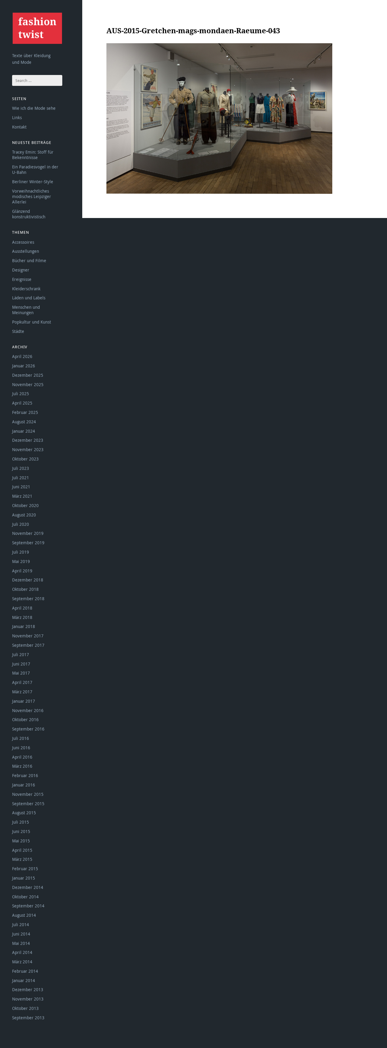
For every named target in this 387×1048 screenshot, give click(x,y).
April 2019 (22, 571)
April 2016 (22, 757)
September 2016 (28, 729)
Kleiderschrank (26, 288)
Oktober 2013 (25, 1008)
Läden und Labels (28, 298)
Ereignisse (21, 279)
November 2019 (28, 533)
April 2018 (22, 608)
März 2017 (22, 692)
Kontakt (19, 127)
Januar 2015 (23, 878)
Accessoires (23, 242)
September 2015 (28, 803)
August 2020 (24, 515)
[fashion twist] (37, 28)
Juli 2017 (20, 654)
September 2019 (28, 542)
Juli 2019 (20, 552)
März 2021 (22, 496)
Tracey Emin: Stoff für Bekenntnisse (33, 154)
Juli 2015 (20, 822)
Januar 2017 (23, 701)
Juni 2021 (21, 487)
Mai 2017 (21, 673)
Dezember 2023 (27, 440)
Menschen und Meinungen (26, 309)
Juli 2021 (20, 477)
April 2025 (22, 403)
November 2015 (28, 794)
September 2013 (28, 1017)
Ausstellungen (25, 251)
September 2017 (28, 645)
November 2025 (28, 384)
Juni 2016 (21, 747)
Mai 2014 (21, 943)
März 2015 (22, 859)
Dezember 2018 (27, 580)
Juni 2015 (21, 831)
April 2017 (22, 682)
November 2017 (28, 636)
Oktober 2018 (25, 589)
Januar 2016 (23, 785)
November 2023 (28, 449)
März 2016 (22, 766)
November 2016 (28, 710)
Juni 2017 (21, 664)
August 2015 (24, 812)
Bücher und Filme (29, 260)
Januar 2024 (23, 431)
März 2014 (22, 962)
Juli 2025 (20, 393)
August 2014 (24, 915)
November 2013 (28, 999)
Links (17, 117)
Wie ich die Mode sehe (34, 108)
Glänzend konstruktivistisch (28, 214)
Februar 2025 (25, 412)
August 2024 (24, 422)
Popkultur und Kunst (31, 322)
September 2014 (28, 906)
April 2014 (22, 952)
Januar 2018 (23, 626)
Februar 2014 (25, 971)
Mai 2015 (21, 841)
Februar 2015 (25, 868)
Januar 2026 (23, 366)
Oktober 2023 (25, 459)
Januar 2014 (23, 980)
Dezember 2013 (27, 989)
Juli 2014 (20, 924)
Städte (18, 331)
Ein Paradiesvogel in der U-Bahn (35, 169)
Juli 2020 (20, 524)
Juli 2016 (20, 738)
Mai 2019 (21, 561)
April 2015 (22, 850)
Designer (20, 270)
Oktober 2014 (25, 897)
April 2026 (22, 356)
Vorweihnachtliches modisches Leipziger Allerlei (31, 196)
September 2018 (28, 598)
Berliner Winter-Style (32, 181)
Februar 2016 (25, 775)
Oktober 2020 (25, 505)
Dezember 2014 (27, 887)
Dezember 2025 (27, 375)
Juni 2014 (21, 934)
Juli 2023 (20, 468)
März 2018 (22, 617)
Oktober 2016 (25, 719)
